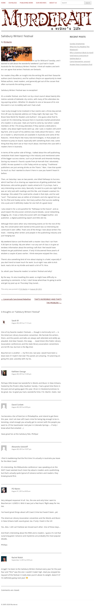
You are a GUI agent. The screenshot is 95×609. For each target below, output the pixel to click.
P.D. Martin (23, 289)
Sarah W (15, 320)
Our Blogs (13, 3)
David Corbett (17, 404)
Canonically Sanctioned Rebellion (16, 299)
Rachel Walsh (17, 557)
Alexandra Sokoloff (20, 446)
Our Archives (41, 3)
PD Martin (8, 42)
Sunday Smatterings (77, 44)
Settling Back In (75, 58)
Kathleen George (19, 371)
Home (3, 3)
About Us (53, 3)
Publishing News (26, 3)
